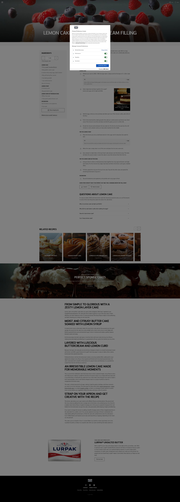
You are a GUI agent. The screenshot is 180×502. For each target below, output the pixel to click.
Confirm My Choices (102, 65)
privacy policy (97, 43)
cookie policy (90, 43)
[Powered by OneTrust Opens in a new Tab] (104, 69)
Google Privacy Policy (80, 43)
